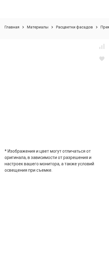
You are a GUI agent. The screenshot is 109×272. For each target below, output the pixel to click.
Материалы (37, 27)
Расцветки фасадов (74, 27)
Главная (12, 27)
